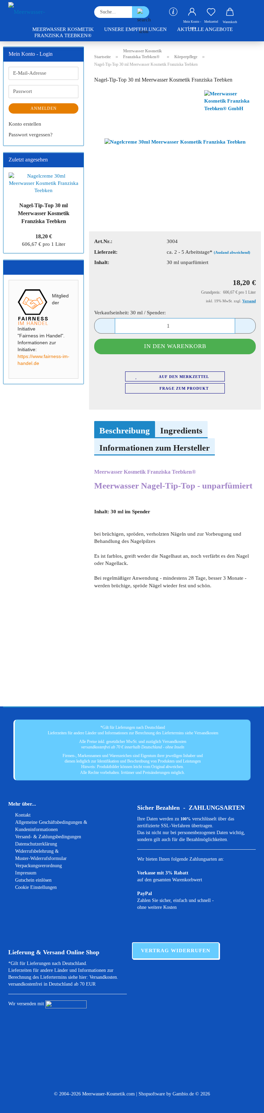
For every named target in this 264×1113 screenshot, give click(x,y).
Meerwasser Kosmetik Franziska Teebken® (63, 32)
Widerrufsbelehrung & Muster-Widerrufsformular (41, 855)
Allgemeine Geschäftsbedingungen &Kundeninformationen (51, 826)
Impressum (25, 872)
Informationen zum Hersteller (154, 447)
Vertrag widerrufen (175, 950)
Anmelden (44, 108)
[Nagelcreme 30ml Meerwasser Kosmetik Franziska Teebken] (174, 141)
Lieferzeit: (106, 252)
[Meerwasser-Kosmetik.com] (46, 12)
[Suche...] (140, 12)
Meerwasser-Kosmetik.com (108, 1093)
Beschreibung (124, 430)
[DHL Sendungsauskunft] (66, 1003)
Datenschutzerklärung (36, 844)
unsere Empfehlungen (135, 29)
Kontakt (23, 815)
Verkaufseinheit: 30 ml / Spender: (130, 312)
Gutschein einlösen (33, 880)
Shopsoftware (152, 1093)
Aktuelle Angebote (205, 29)
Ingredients (181, 430)
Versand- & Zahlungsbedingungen (48, 836)
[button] (192, 12)
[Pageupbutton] (245, 1102)
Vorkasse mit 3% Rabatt (162, 872)
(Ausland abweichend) (232, 252)
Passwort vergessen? (31, 134)
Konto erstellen (25, 124)
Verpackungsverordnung (38, 865)
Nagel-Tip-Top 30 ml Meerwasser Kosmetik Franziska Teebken (43, 213)
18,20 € (43, 236)
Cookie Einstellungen (36, 887)
